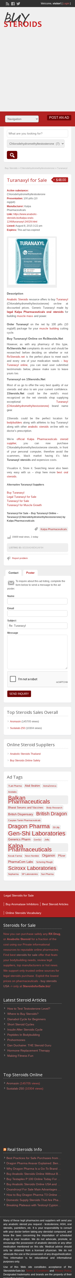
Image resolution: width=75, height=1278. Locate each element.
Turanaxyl (62, 299)
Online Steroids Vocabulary (23, 913)
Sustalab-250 (17, 728)
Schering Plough (44, 862)
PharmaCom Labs (20, 861)
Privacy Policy (63, 1270)
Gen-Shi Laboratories (36, 833)
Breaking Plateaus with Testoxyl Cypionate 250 (37, 1205)
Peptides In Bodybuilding (23, 1034)
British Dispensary (20, 814)
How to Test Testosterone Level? (28, 1008)
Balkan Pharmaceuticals (29, 799)
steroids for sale (27, 954)
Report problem (20, 558)
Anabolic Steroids (17, 299)
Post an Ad (59, 117)
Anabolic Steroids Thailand (25, 753)
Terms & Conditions (37, 1270)
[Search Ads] (12, 155)
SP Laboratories (30, 874)
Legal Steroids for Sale (19, 895)
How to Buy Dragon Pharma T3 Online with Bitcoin (39, 1194)
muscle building (49, 328)
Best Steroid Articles (55, 904)
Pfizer (61, 855)
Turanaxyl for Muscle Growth (24, 505)
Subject (11, 620)
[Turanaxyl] (31, 261)
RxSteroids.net (16, 356)
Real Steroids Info (24, 1149)
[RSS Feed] (7, 3)
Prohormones (16, 1040)
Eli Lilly (56, 827)
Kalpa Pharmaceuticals (54, 529)
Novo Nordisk (32, 856)
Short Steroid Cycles (20, 1024)
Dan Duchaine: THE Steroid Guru (29, 1045)
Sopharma (13, 874)
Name (10, 596)
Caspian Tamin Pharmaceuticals (24, 820)
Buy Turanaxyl (15, 492)
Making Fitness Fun (20, 1055)
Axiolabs (12, 792)
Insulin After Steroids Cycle (24, 1029)
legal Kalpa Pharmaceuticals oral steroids (35, 311)
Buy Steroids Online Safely (25, 760)
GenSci (37, 839)
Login (66, 3)
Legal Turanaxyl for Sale (21, 496)
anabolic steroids (38, 426)
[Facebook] (12, 3)
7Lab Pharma (15, 786)
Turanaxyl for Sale (27, 180)
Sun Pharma (47, 874)
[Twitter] (18, 3)
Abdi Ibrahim (32, 785)
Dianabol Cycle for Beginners (26, 1019)
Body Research (54, 807)
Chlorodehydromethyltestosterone (37, 168)
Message (12, 632)
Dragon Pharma (29, 826)
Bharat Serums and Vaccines (25, 807)
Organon (48, 855)
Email (10, 608)
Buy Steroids (11, 168)
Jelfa (46, 839)
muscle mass (25, 316)
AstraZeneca (49, 786)
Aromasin (15, 721)
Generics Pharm (19, 839)
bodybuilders (14, 422)
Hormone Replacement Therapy (28, 1050)
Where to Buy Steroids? (23, 1013)
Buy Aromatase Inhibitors (22, 904)
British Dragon (51, 813)
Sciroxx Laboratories (32, 868)
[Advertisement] (37, 68)
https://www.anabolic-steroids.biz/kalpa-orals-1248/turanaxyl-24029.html (22, 218)
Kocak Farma (15, 856)
